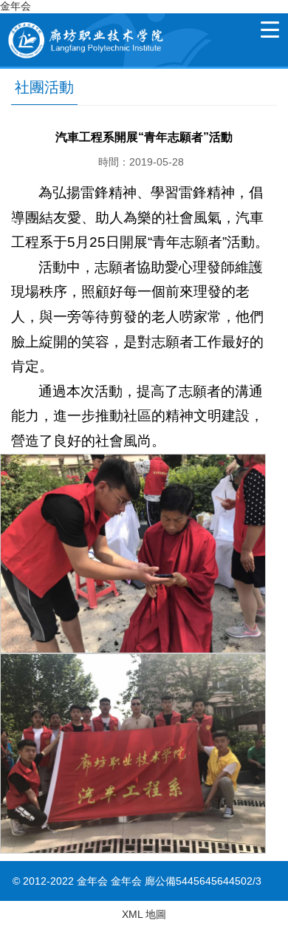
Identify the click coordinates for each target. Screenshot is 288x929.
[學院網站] (84, 19)
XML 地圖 (144, 914)
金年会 (15, 6)
